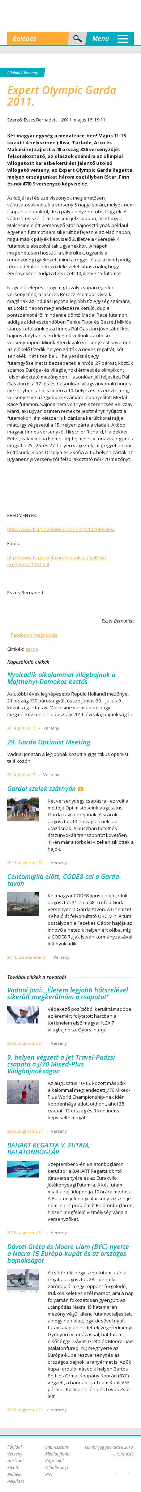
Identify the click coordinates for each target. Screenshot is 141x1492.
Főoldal (13, 72)
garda (31, 649)
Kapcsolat (54, 1461)
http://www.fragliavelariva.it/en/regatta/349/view (61, 529)
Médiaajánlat (58, 1454)
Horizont (15, 1461)
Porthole (70, 16)
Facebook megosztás (34, 635)
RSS (48, 1474)
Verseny (31, 72)
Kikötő (13, 1468)
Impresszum (56, 1447)
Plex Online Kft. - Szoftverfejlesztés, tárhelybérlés (115, 1468)
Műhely (14, 1474)
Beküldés (15, 1481)
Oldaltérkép (56, 1468)
